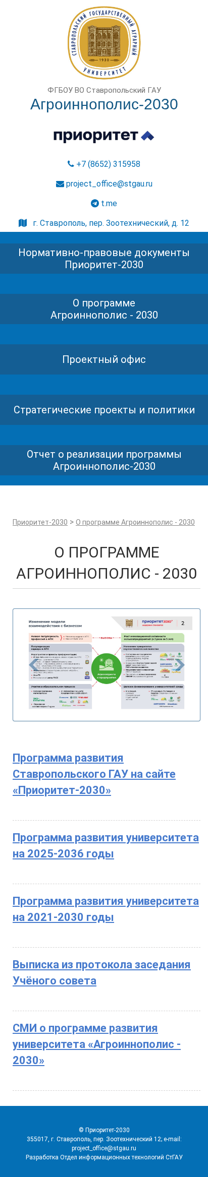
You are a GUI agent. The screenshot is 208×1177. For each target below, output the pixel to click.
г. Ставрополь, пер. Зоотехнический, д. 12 (108, 223)
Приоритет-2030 (40, 522)
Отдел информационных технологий (112, 1157)
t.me (108, 203)
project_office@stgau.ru (108, 184)
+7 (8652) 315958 (107, 164)
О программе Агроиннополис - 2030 (135, 522)
